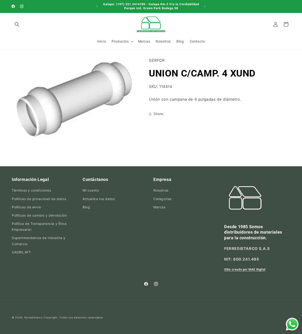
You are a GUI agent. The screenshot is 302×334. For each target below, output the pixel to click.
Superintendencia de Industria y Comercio (39, 241)
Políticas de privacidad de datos (39, 199)
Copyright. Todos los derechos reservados (73, 317)
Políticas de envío (26, 207)
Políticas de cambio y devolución (39, 215)
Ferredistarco (33, 317)
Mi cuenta (91, 190)
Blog (86, 207)
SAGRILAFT (21, 252)
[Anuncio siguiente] (205, 6)
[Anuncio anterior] (97, 6)
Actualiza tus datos (99, 199)
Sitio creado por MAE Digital (244, 269)
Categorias (162, 199)
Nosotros (160, 190)
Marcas (159, 207)
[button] (17, 24)
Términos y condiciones (31, 190)
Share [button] (158, 114)
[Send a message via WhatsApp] (292, 324)
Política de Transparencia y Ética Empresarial (39, 226)
